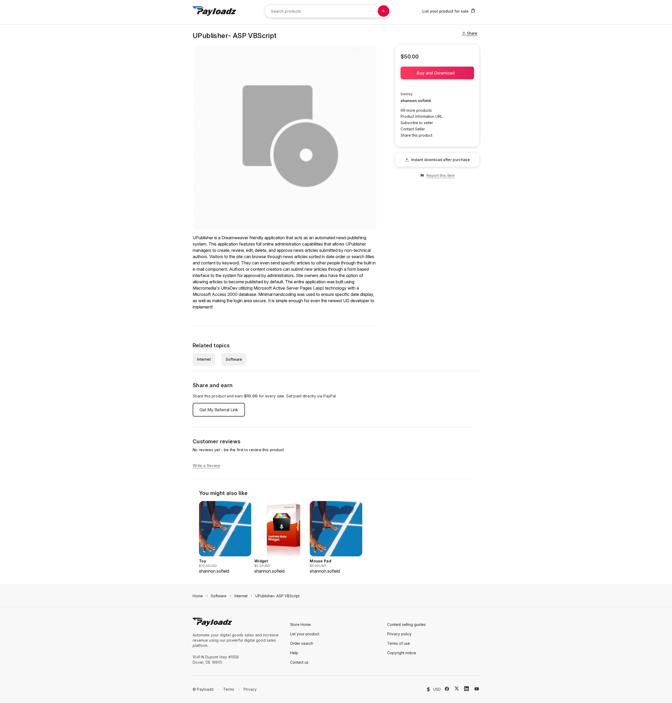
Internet (204, 359)
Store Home (300, 624)
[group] (225, 537)
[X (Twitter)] (457, 688)
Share (472, 33)
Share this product (416, 135)
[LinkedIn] (466, 688)
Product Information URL (421, 116)
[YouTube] (476, 688)
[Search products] (383, 11)
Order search (301, 643)
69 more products (416, 110)
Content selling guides (406, 624)
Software (233, 359)
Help (294, 653)
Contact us (299, 662)
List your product (304, 634)
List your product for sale (445, 11)
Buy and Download (437, 73)
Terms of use (398, 643)
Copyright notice (401, 653)
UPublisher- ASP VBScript (277, 596)
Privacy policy (399, 634)
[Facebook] (446, 688)
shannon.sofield (416, 100)
